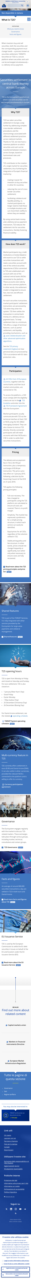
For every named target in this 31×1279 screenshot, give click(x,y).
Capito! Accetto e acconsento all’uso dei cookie (16, 1269)
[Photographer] (30, 603)
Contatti (7, 1147)
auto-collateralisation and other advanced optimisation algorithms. (14, 338)
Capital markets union (17, 1025)
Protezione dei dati (10, 1180)
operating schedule (20, 716)
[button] (27, 2)
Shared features (10, 637)
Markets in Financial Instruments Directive (16, 1043)
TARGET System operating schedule (13, 722)
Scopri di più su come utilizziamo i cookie (16, 1264)
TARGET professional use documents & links (17, 1115)
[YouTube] (20, 1209)
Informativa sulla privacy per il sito (16, 1183)
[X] (6, 1209)
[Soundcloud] (25, 1209)
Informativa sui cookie (12, 1186)
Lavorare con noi (10, 1138)
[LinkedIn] (11, 1209)
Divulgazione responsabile (13, 1169)
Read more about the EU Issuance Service (13, 964)
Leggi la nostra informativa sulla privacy (16, 1260)
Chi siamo (7, 1135)
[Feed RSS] (16, 1213)
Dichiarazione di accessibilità (14, 1189)
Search (22, 5)
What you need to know (15, 29)
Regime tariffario (10, 1094)
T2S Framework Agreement (16, 406)
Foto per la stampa (10, 1144)
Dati (5, 1091)
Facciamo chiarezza (11, 1141)
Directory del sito (10, 1196)
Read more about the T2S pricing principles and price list (14, 569)
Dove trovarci (8, 1150)
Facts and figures (15, 34)
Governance (15, 32)
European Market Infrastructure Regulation (15, 1062)
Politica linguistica (10, 1192)
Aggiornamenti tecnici (11, 1166)
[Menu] (27, 5)
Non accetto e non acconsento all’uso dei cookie (17, 1274)
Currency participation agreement (12, 786)
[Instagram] (16, 1209)
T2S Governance (10, 847)
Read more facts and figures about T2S (14, 901)
